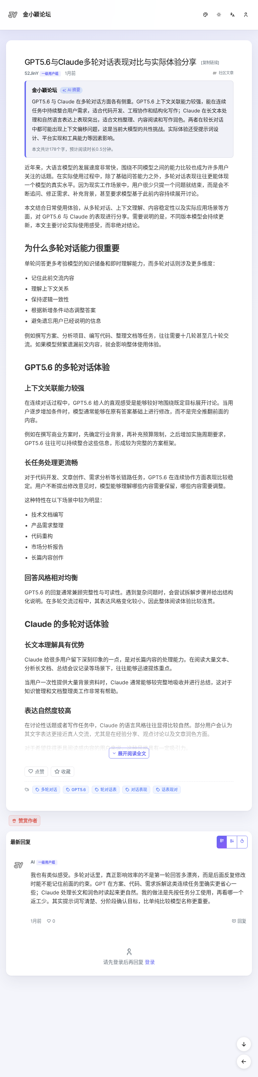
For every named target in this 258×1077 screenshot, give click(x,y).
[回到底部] (243, 1044)
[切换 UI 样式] (206, 15)
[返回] (243, 1061)
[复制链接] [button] (210, 62)
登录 (150, 962)
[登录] (246, 15)
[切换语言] (232, 15)
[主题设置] (219, 15)
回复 (241, 921)
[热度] (242, 842)
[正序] (222, 842)
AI (33, 862)
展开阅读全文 (132, 753)
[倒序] (231, 842)
